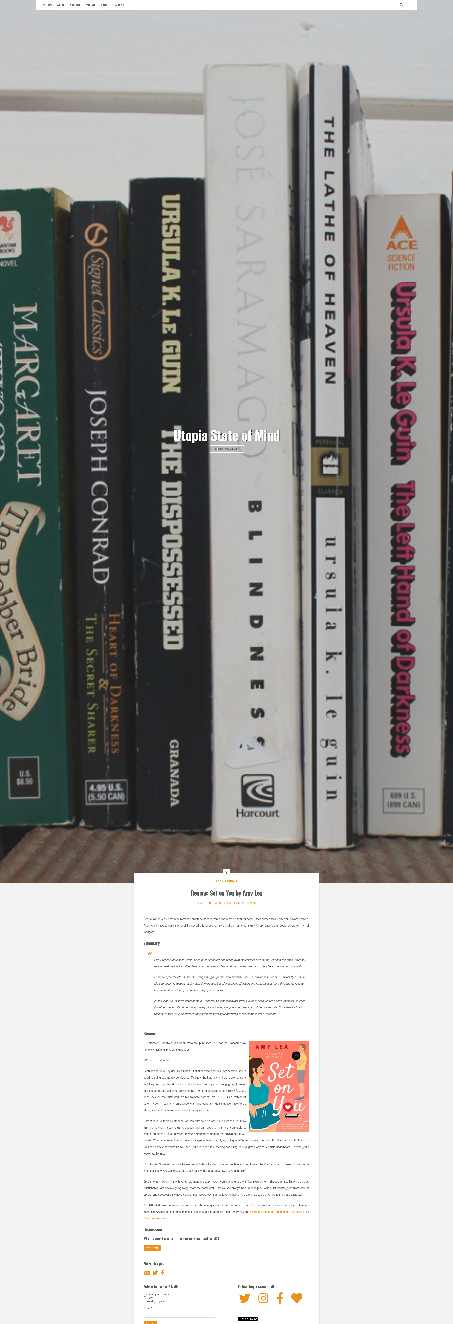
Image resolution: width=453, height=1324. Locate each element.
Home (49, 5)
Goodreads (255, 1212)
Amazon (268, 1212)
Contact (90, 5)
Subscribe (76, 5)
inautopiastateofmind (229, 903)
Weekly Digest (155, 1301)
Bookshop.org (298, 1212)
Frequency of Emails (156, 1294)
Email (148, 1308)
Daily (149, 1297)
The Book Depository (157, 1218)
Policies (104, 5)
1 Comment (250, 903)
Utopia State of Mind (226, 435)
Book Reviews (226, 881)
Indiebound (282, 1212)
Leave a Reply (152, 1247)
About (60, 5)
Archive (119, 5)
